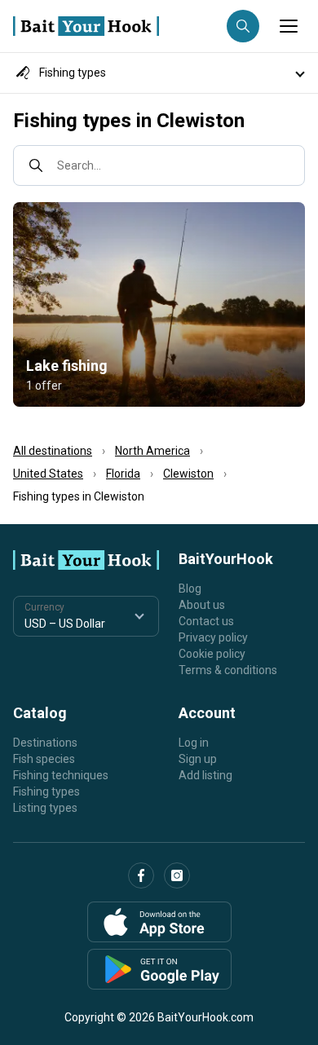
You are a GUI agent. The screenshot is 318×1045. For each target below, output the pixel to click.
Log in (194, 742)
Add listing (205, 775)
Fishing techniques (60, 775)
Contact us (206, 621)
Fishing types (46, 791)
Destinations (45, 742)
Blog (190, 588)
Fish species (44, 758)
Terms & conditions (228, 670)
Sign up (198, 758)
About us (202, 604)
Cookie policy (212, 653)
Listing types (45, 807)
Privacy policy (213, 637)
